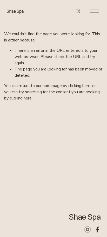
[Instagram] (87, 229)
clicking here (79, 86)
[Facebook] (97, 229)
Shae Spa (15, 11)
